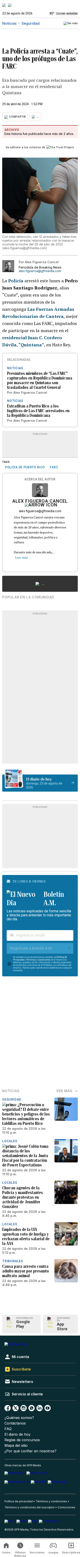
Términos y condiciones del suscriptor (29, 1507)
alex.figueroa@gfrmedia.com (40, 271)
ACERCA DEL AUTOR (39, 479)
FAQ (8, 1429)
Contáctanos (15, 1423)
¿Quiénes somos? (19, 1418)
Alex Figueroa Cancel (40, 501)
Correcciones (66, 1507)
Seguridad (31, 23)
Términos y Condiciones (38, 960)
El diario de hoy (17, 1434)
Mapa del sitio (16, 1445)
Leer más (21, 557)
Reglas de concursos (22, 1440)
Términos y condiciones (51, 1501)
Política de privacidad (18, 1501)
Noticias (9, 23)
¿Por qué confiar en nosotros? (30, 1451)
